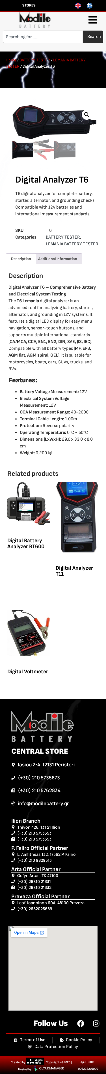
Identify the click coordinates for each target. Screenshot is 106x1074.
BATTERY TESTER (35, 60)
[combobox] (43, 37)
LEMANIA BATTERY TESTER (72, 244)
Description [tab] (21, 258)
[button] (93, 20)
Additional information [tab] (57, 258)
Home (11, 60)
